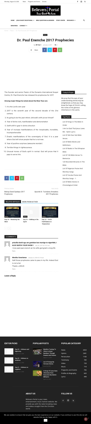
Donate (44, 1)
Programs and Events (34, 1)
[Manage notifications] (86, 419)
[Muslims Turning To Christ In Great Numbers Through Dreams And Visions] (37, 351)
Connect (23, 25)
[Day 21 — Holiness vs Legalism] (8, 369)
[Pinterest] (55, 50)
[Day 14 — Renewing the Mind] (12, 212)
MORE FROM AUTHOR (30, 202)
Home (12, 20)
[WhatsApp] (60, 50)
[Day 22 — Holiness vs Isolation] (8, 360)
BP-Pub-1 (38, 45)
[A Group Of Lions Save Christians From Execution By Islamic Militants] (37, 373)
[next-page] (9, 228)
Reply (13, 251)
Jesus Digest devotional (24, 20)
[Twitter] (85, 1)
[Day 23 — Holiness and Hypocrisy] (8, 351)
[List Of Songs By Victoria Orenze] (37, 364)
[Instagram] (81, 1)
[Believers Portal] (45, 11)
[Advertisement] (45, 70)
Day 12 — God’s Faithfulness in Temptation (47, 222)
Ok (45, 420)
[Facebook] (77, 1)
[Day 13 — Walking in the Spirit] (31, 212)
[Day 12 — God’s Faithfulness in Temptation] (50, 212)
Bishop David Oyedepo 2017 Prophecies (14, 193)
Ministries (14, 25)
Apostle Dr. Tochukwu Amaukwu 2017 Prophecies (46, 193)
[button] (84, 20)
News (24, 1)
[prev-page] (5, 228)
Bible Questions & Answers (45, 20)
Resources (70, 20)
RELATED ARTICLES (13, 202)
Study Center (60, 20)
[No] (88, 418)
